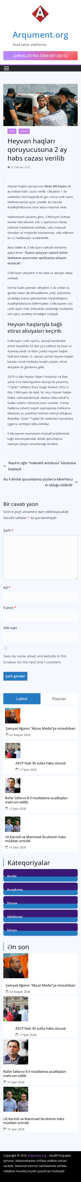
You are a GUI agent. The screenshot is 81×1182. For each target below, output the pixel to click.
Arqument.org (40, 34)
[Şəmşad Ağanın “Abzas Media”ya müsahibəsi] (40, 965)
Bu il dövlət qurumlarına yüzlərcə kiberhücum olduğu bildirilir (38, 482)
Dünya (12, 902)
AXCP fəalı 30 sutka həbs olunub (40, 763)
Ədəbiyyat (15, 916)
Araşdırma (15, 889)
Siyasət (24, 131)
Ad (6, 587)
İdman (12, 930)
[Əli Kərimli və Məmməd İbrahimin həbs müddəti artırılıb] (40, 1099)
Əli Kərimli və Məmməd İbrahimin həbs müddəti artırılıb (35, 839)
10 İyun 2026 (17, 847)
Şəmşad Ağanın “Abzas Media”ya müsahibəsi (40, 728)
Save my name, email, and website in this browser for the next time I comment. (34, 659)
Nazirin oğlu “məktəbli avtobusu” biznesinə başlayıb (42, 466)
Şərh (8, 530)
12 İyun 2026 (17, 809)
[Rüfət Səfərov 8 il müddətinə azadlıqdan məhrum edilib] (40, 1051)
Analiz (12, 875)
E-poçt (9, 607)
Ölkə (12, 131)
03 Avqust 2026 (20, 735)
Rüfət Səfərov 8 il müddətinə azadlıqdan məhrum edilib (36, 800)
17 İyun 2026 (28, 770)
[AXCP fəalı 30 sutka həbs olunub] (40, 1008)
